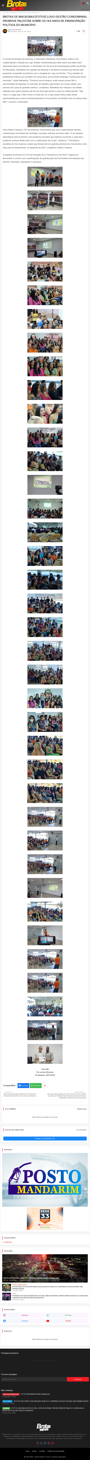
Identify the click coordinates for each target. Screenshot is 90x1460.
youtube (68, 1321)
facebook (25, 1321)
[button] (83, 3)
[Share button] (44, 1085)
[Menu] (3, 5)
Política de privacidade (56, 1451)
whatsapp (68, 1315)
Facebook (24, 1085)
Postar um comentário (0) (45, 1138)
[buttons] (37, 1443)
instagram (25, 1315)
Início (28, 1451)
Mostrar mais (82, 1109)
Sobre (34, 1451)
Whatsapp (36, 1085)
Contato (42, 1451)
